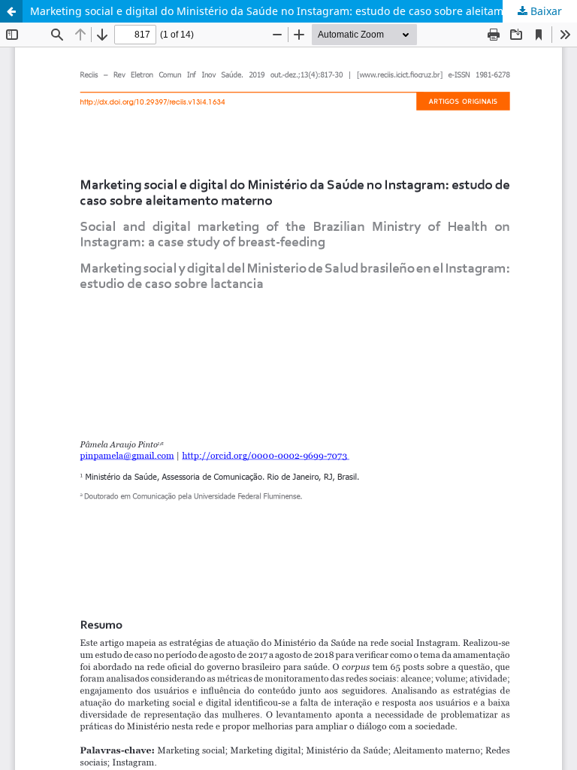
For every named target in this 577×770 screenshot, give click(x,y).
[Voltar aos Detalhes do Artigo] (11, 11)
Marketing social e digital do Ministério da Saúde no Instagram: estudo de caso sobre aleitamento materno (301, 11)
